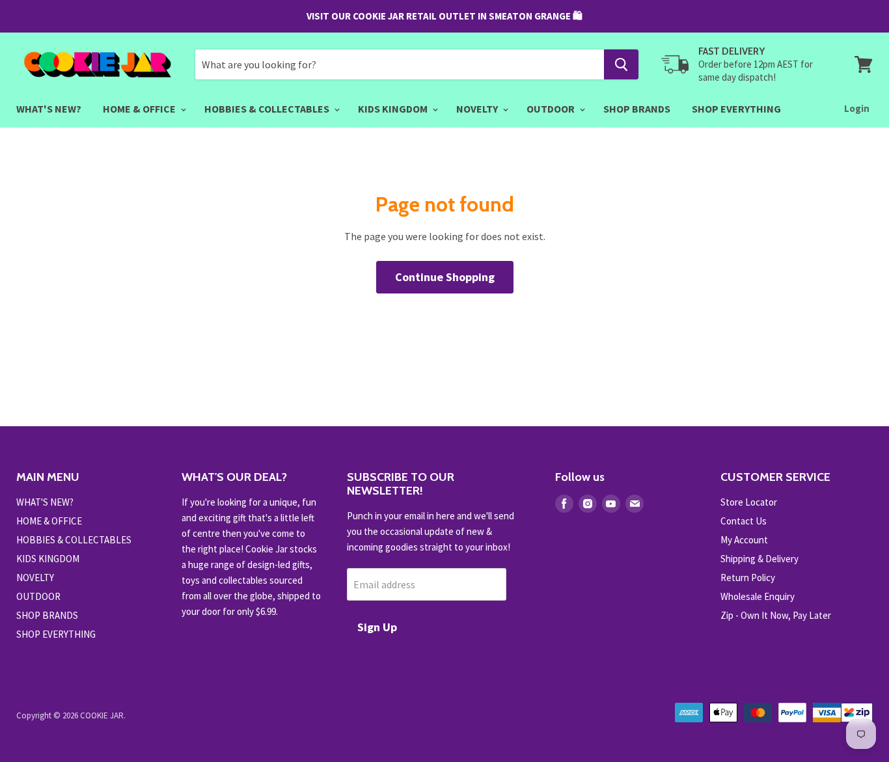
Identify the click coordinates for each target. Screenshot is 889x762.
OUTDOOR (552, 108)
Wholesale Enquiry (757, 596)
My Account (744, 540)
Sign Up (377, 626)
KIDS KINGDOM (394, 108)
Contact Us (743, 521)
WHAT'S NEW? (48, 108)
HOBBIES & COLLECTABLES (267, 108)
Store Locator (748, 502)
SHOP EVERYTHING (736, 108)
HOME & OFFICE (140, 108)
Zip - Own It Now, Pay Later (775, 615)
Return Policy (747, 577)
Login (856, 108)
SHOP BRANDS (636, 108)
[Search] (621, 64)
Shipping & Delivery (759, 558)
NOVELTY (478, 108)
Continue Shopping (445, 276)
